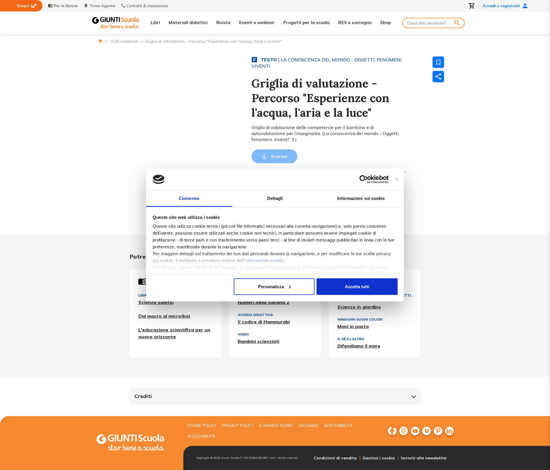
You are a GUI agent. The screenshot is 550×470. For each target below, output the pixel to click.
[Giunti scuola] (136, 443)
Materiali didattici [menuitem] (188, 22)
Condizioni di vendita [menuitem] (335, 458)
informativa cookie (264, 260)
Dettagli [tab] (275, 198)
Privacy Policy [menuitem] (238, 425)
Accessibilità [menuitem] (201, 436)
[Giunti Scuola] (115, 23)
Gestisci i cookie (379, 458)
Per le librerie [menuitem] (66, 5)
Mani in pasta (353, 326)
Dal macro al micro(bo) (164, 316)
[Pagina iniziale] (100, 40)
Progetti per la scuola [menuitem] (306, 22)
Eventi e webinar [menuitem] (257, 22)
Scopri (23, 5)
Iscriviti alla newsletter (424, 458)
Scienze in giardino (359, 307)
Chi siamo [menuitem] (308, 425)
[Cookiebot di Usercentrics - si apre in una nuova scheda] (364, 179)
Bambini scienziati (258, 341)
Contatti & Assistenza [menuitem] (147, 5)
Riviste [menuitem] (223, 22)
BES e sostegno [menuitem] (355, 22)
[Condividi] (438, 76)
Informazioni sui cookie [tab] (360, 198)
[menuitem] (392, 431)
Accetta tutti (357, 286)
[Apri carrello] (471, 5)
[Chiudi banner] (397, 179)
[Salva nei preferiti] (438, 62)
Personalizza (271, 286)
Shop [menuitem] (385, 22)
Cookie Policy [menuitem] (202, 425)
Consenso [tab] (189, 198)
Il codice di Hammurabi (264, 322)
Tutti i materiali (124, 41)
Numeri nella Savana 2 (263, 302)
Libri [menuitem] (155, 22)
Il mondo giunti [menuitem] (276, 425)
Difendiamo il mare (358, 346)
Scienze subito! (156, 302)
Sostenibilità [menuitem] (338, 425)
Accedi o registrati (501, 5)
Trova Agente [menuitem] (102, 5)
